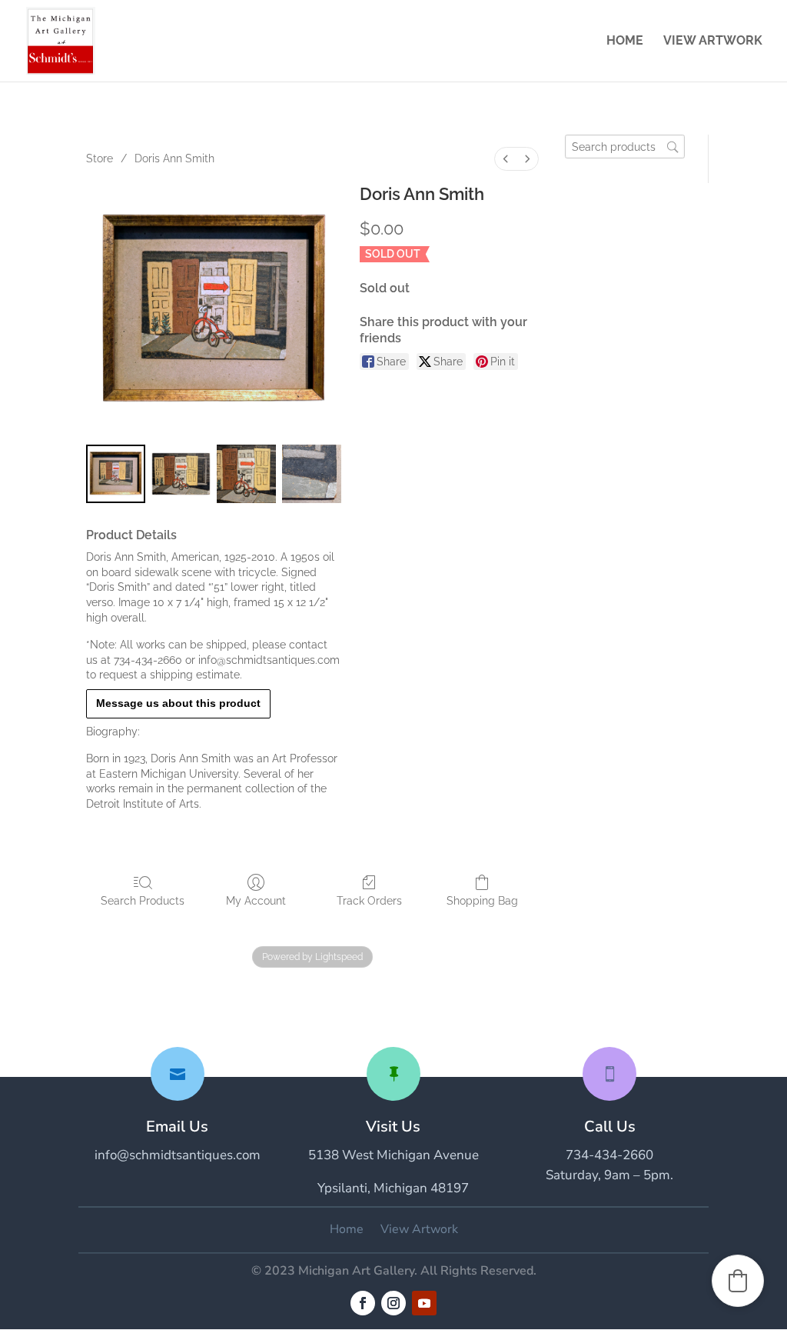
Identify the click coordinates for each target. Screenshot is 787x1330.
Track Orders (369, 901)
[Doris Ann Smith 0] (115, 474)
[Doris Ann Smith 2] (246, 474)
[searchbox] (624, 146)
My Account (256, 901)
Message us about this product (178, 703)
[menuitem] (505, 159)
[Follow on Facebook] (362, 1303)
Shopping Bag (482, 901)
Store (99, 158)
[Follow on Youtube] (424, 1303)
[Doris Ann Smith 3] (311, 474)
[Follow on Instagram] (393, 1303)
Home (624, 41)
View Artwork (712, 41)
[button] (738, 1281)
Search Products (142, 901)
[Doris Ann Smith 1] (181, 474)
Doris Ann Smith (174, 158)
